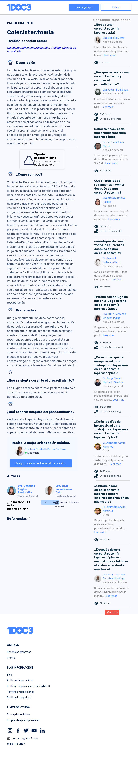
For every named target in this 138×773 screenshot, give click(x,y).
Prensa (11, 657)
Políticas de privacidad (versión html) (28, 686)
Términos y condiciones (20, 691)
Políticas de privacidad (20, 680)
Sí (45, 502)
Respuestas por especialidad (23, 720)
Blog (9, 674)
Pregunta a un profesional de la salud (40, 463)
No (54, 502)
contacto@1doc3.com (22, 738)
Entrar (115, 7)
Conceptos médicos (18, 714)
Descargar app (84, 7)
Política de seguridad (19, 697)
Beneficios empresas (19, 652)
